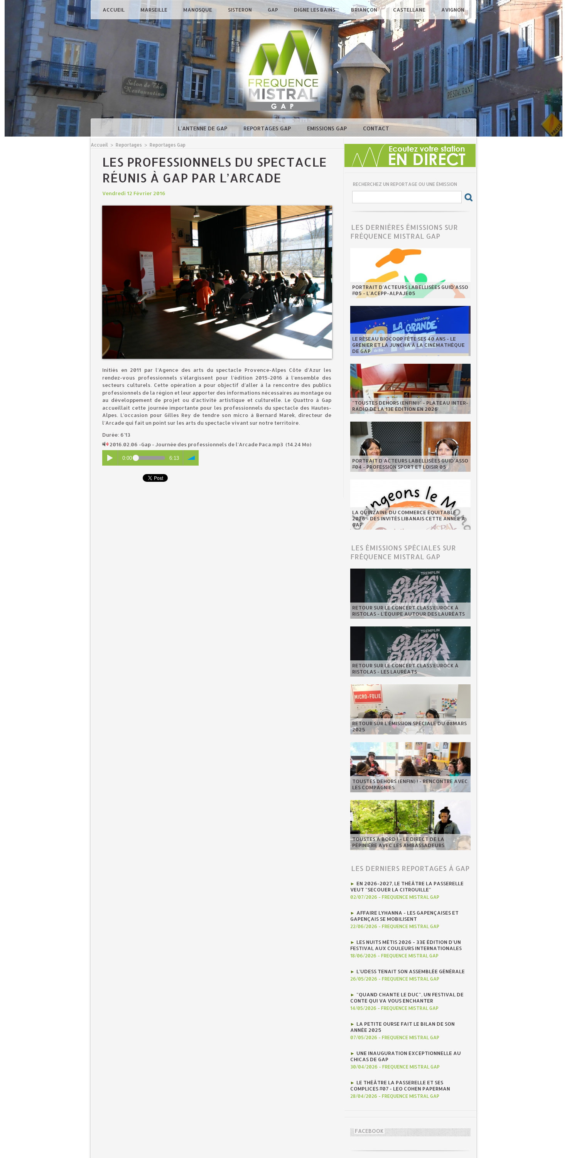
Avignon (452, 10)
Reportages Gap (267, 128)
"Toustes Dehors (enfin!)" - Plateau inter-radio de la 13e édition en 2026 (410, 406)
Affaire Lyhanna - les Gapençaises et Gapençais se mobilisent (404, 916)
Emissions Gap (327, 128)
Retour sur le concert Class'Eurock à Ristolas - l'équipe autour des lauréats (408, 610)
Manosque (198, 10)
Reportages (129, 145)
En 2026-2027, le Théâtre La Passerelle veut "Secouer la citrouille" (407, 886)
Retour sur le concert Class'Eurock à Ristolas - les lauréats (405, 668)
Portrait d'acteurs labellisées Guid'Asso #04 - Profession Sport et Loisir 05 (410, 463)
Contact (376, 128)
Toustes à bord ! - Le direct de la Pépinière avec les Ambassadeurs (398, 842)
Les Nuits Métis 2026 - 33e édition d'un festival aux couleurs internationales (406, 945)
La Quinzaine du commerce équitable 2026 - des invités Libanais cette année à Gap (408, 518)
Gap (273, 10)
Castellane (410, 10)
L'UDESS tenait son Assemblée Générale (410, 971)
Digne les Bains (315, 10)
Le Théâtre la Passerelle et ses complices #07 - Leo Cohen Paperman (400, 1085)
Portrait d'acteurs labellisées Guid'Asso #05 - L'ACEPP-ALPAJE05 (410, 290)
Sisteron (240, 10)
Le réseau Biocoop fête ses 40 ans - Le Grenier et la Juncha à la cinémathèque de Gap (408, 345)
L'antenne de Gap (203, 128)
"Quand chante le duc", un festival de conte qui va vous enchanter (407, 997)
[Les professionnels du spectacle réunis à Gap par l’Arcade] (217, 208)
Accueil (114, 10)
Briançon (364, 10)
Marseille (154, 10)
